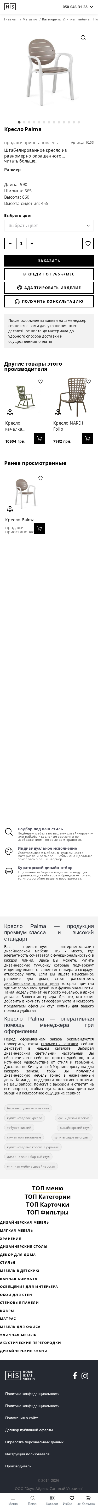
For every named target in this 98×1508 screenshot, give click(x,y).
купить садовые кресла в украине (33, 1147)
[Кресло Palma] (25, 494)
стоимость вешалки (59, 1043)
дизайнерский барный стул (28, 1156)
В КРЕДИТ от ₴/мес (49, 274)
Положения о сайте (22, 1418)
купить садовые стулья (72, 1137)
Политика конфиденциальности (32, 1394)
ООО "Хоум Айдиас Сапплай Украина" (49, 1488)
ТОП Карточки (47, 1204)
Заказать (49, 260)
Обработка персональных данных (34, 1442)
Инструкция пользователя (27, 1454)
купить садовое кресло (24, 1118)
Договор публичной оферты (29, 1430)
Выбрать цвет (18, 215)
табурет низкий (19, 1127)
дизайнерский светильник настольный (43, 1053)
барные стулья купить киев (28, 1108)
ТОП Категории (48, 1196)
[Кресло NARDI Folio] (73, 397)
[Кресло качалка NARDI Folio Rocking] (25, 397)
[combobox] (75, 6)
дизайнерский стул (75, 1127)
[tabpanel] (49, 72)
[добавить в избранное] (88, 243)
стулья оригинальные (24, 1137)
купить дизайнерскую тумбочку (49, 963)
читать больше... (21, 161)
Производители (18, 1466)
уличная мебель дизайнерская (31, 1166)
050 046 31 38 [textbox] (75, 6)
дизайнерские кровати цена (31, 983)
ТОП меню (47, 1188)
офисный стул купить (49, 1005)
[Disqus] (49, 606)
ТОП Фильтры (48, 1212)
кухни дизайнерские (74, 1118)
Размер (12, 169)
